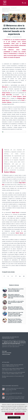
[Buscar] (22, 3)
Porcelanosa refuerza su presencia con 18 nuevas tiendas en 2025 (13, 376)
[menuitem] (22, 3)
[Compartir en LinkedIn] (20, 276)
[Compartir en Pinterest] (16, 276)
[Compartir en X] (8, 276)
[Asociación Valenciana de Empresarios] (11, 3)
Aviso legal (4, 351)
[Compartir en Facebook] (4, 276)
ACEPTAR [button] (9, 414)
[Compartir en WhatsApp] (12, 276)
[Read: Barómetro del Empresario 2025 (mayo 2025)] (3, 394)
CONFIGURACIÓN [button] (19, 414)
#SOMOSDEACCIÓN (17, 37)
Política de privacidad (6, 352)
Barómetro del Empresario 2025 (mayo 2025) (13, 393)
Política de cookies (6, 354)
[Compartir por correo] (24, 276)
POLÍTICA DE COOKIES (14, 417)
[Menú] (25, 3)
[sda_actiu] (14, 18)
